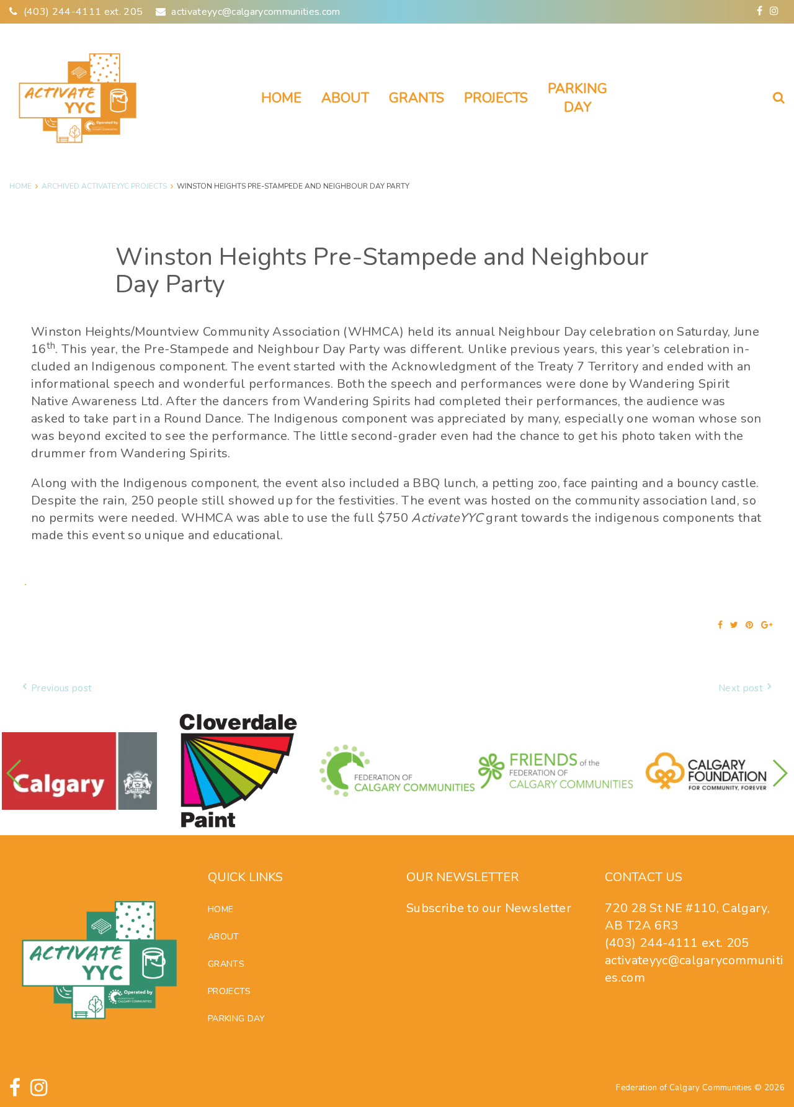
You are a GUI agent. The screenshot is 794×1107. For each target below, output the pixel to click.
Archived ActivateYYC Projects (104, 186)
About (345, 98)
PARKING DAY (577, 98)
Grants (416, 98)
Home (281, 98)
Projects (496, 98)
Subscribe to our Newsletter (488, 908)
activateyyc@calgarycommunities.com (256, 12)
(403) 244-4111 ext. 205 (83, 12)
